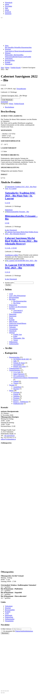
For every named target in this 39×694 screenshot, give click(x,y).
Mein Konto (13, 321)
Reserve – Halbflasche (20, 402)
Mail (6, 8)
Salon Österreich (18, 374)
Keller (16, 57)
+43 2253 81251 (9, 435)
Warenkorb (8, 2)
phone (7, 4)
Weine (7, 67)
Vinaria (15, 383)
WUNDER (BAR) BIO (21, 359)
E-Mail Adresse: (6, 629)
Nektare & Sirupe (19, 363)
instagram (8, 13)
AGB (11, 294)
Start (2, 67)
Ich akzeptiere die (18, 631)
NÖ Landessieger (19, 376)
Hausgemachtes (14, 357)
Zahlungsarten (14, 344)
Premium (16, 398)
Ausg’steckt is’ (10, 51)
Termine (12, 385)
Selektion (16, 396)
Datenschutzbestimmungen (24, 631)
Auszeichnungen (14, 370)
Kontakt (7, 62)
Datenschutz (13, 305)
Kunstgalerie (27, 51)
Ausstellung (17, 387)
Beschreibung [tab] (9, 107)
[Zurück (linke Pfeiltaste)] (1, 692)
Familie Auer (17, 334)
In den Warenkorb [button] (11, 230)
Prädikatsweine (18, 403)
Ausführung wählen (11, 255)
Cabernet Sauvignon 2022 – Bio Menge (14, 96)
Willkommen (13, 342)
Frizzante (16, 392)
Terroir (18, 55)
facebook (8, 12)
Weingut (8, 53)
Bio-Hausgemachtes (25, 47)
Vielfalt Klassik (16, 67)
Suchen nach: (9, 283)
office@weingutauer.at (8, 439)
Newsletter (8, 6)
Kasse (11, 318)
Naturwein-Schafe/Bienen (17, 323)
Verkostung (8, 58)
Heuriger (8, 49)
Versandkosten (21, 89)
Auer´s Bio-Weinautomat (17, 295)
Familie (28, 57)
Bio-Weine (14, 47)
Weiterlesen (9, 210)
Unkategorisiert (14, 368)
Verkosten (12, 327)
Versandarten (13, 329)
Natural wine (22, 57)
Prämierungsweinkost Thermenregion (25, 377)
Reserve (16, 400)
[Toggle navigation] (1, 17)
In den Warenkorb (7, 100)
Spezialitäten (17, 365)
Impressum (12, 314)
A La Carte (17, 372)
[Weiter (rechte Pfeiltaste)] (4, 692)
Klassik (15, 394)
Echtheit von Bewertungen (18, 307)
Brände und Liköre (19, 366)
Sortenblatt (4, 102)
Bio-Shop (8, 47)
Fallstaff (16, 381)
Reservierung (19, 51)
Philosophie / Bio (10, 55)
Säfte (15, 361)
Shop (6, 45)
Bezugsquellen (10, 60)
